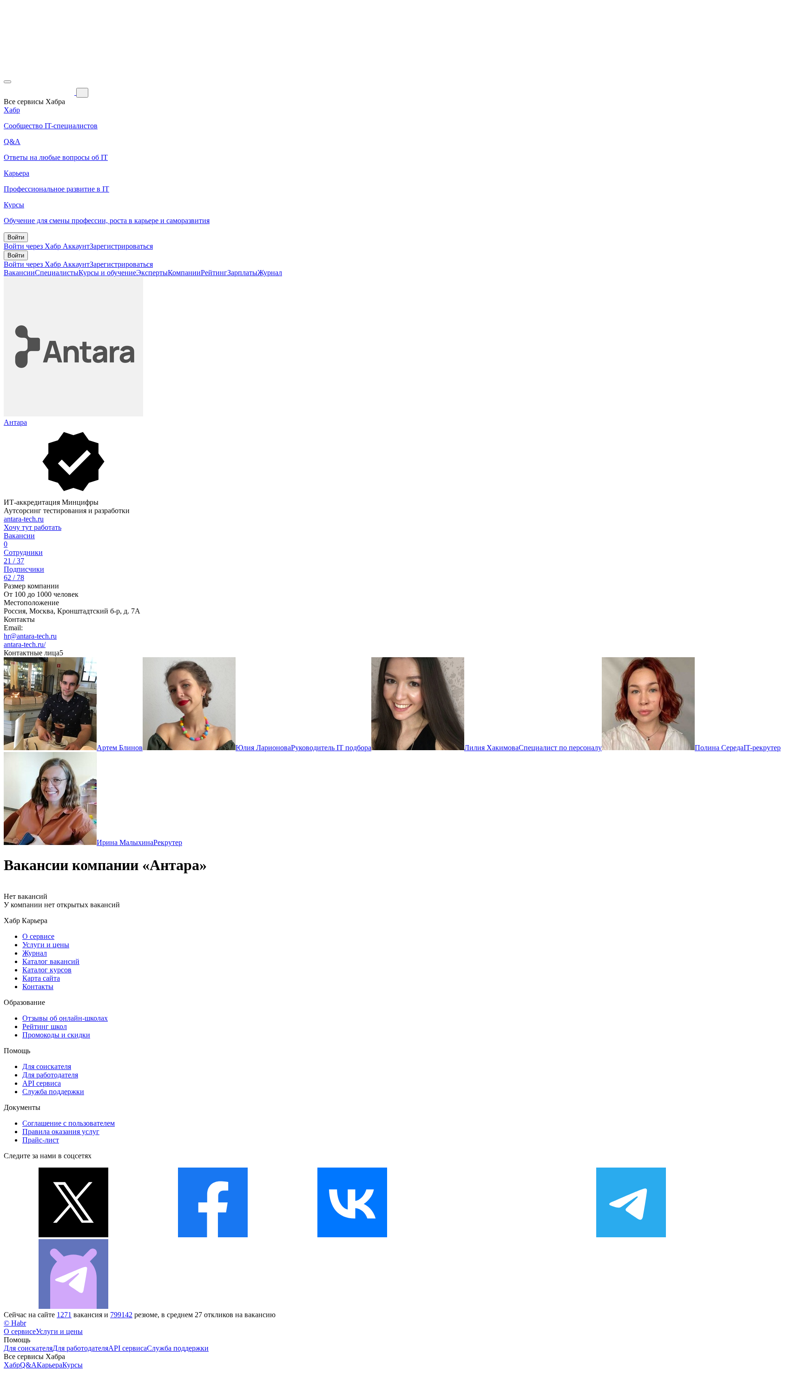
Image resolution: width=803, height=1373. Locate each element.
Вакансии (19, 273)
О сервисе (38, 936)
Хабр (12, 1365)
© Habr (15, 1323)
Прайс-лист (40, 1140)
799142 (121, 1315)
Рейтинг (214, 273)
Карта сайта (41, 978)
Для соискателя (46, 1066)
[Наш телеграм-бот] (73, 1306)
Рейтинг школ (44, 1026)
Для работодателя (50, 1075)
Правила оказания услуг (60, 1131)
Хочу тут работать (32, 527)
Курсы (72, 1365)
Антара (15, 422)
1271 (64, 1315)
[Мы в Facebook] (213, 1235)
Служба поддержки (53, 1092)
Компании (184, 273)
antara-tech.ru (24, 519)
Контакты (37, 986)
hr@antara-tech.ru (30, 636)
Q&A (28, 1365)
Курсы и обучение (107, 273)
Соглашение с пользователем (68, 1123)
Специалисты (57, 273)
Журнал (269, 273)
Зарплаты (242, 273)
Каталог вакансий (50, 961)
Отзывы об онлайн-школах (65, 1018)
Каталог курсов (47, 970)
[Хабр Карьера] (40, 92)
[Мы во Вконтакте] (352, 1235)
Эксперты (152, 273)
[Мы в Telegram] (631, 1235)
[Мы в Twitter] (73, 1235)
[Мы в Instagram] (491, 1235)
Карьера (49, 1365)
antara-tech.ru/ (25, 644)
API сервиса (41, 1083)
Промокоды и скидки (56, 1035)
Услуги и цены (45, 945)
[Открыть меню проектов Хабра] (7, 81)
